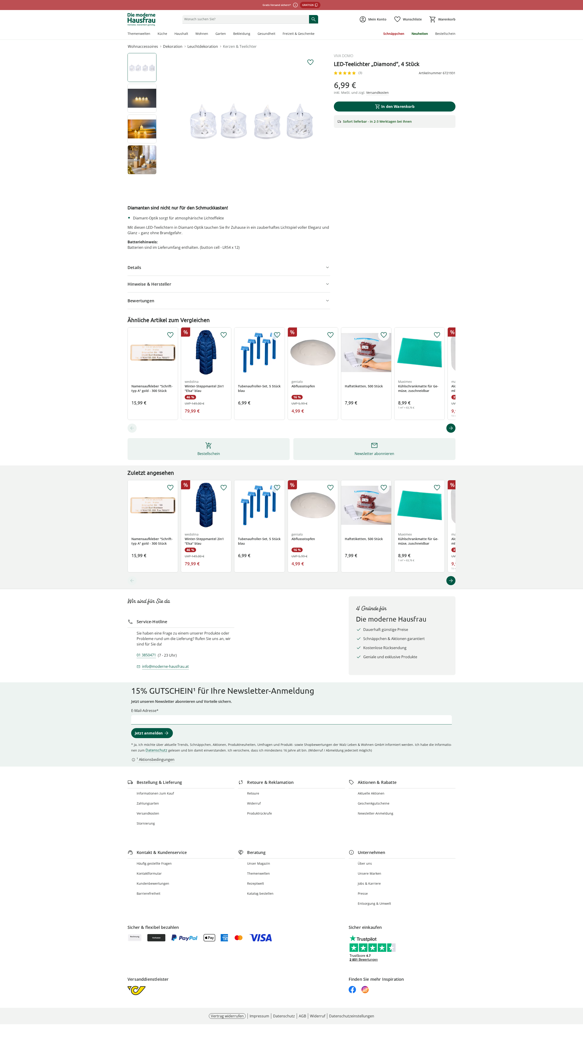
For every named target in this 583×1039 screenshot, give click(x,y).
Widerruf (254, 803)
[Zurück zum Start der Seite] (577, 1006)
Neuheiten (420, 33)
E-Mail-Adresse (143, 710)
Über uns (365, 863)
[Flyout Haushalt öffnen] (190, 34)
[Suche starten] (313, 19)
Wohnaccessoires (143, 46)
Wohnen (201, 33)
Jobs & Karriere (369, 883)
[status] (244, 19)
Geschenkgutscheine (373, 803)
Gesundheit (266, 33)
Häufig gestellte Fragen (154, 863)
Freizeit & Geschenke (299, 33)
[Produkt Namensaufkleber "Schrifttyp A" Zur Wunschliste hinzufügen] (170, 335)
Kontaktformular (149, 873)
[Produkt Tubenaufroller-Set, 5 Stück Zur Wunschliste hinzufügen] (277, 335)
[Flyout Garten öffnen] (228, 34)
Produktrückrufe (259, 813)
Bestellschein (445, 33)
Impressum (259, 1016)
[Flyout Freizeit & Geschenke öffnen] (316, 34)
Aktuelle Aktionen (371, 793)
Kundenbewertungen (153, 883)
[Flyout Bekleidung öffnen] (252, 34)
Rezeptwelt (255, 883)
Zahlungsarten (148, 803)
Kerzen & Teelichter (240, 46)
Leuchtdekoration (202, 46)
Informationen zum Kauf (155, 793)
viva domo (343, 55)
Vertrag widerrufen (227, 1016)
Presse (363, 893)
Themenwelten (139, 33)
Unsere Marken (369, 873)
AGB (302, 1016)
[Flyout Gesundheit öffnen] (277, 34)
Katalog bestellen (260, 893)
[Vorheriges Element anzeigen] (132, 428)
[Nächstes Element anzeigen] (450, 428)
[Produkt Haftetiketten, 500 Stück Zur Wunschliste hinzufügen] (383, 335)
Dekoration (172, 46)
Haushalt (181, 33)
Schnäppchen (393, 33)
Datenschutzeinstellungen (351, 1016)
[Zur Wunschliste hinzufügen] (310, 62)
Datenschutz (156, 750)
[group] (251, 121)
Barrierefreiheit (148, 893)
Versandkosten (148, 813)
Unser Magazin (258, 863)
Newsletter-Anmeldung (375, 813)
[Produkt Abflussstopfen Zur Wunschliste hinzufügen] (330, 335)
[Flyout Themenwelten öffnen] (152, 34)
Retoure (253, 793)
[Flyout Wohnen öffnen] (210, 34)
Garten (220, 33)
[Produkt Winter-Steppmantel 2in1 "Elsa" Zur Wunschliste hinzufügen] (223, 335)
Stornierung (146, 823)
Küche (162, 33)
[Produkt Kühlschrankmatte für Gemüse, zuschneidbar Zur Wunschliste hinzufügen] (437, 335)
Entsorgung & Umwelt (374, 903)
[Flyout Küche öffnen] (169, 34)
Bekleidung (241, 33)
